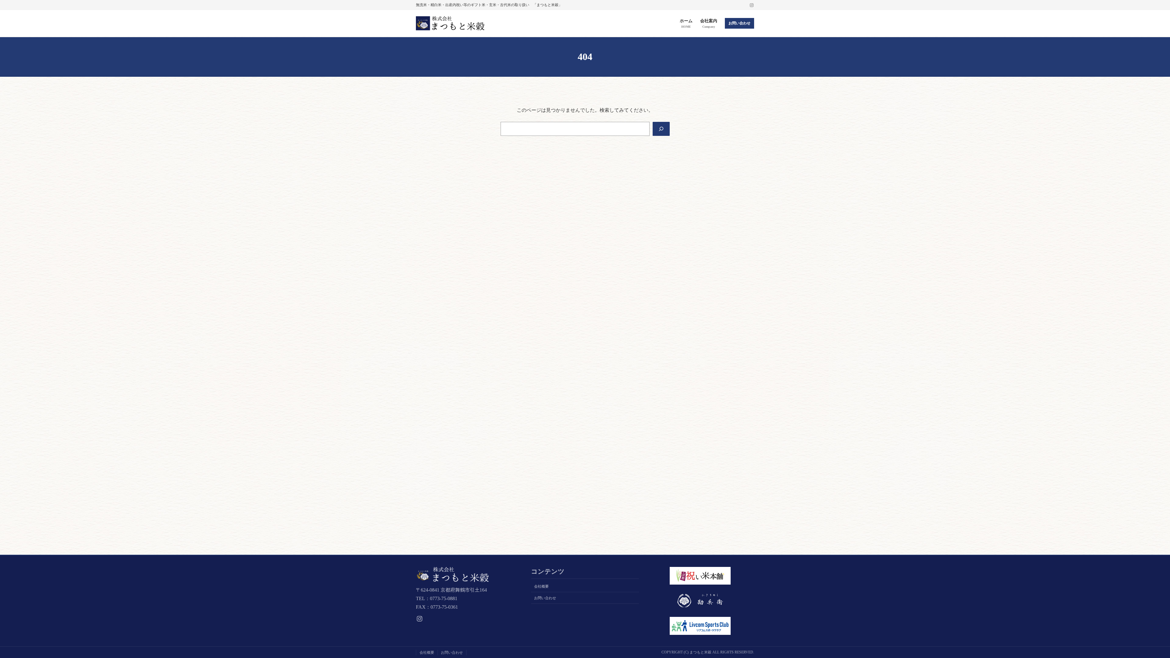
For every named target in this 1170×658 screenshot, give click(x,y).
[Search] (661, 129)
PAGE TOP (1140, 633)
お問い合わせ (739, 23)
